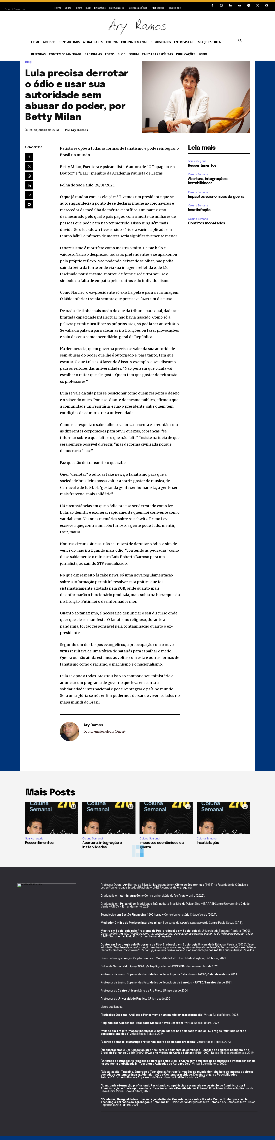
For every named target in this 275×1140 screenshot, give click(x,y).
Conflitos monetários (206, 223)
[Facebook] (212, 5)
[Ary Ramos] (69, 731)
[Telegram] (29, 204)
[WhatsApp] (29, 176)
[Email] (29, 195)
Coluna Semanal (198, 174)
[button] (240, 41)
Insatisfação (199, 210)
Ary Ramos (79, 130)
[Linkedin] (230, 5)
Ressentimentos (202, 165)
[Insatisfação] (223, 818)
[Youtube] (266, 5)
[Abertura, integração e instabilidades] (108, 818)
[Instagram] (221, 5)
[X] (257, 5)
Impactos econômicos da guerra (216, 197)
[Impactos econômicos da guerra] (166, 818)
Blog (28, 61)
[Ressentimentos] (51, 818)
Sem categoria (197, 161)
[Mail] (239, 5)
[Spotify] (248, 5)
